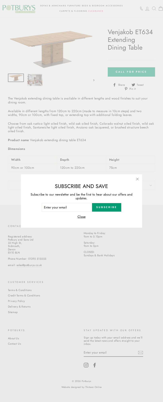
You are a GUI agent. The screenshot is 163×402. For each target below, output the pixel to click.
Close (81, 217)
